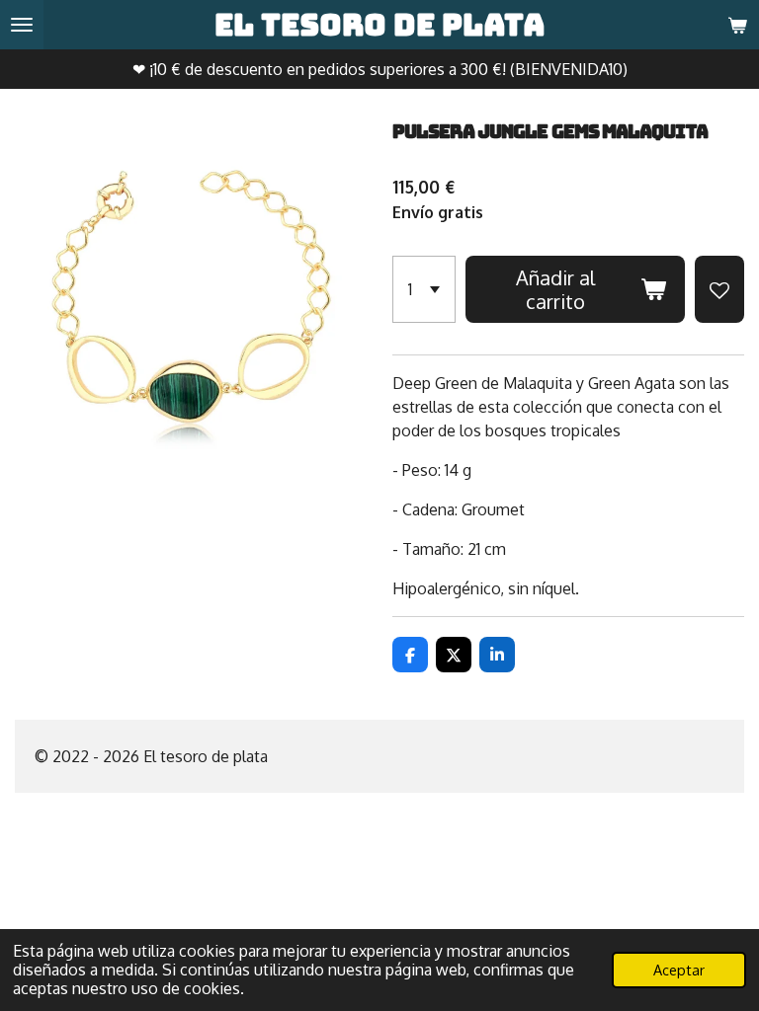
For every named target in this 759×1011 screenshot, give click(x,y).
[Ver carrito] (737, 24)
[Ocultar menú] (21, 24)
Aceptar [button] (679, 969)
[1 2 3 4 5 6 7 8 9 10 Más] (424, 289)
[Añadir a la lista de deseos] (719, 289)
